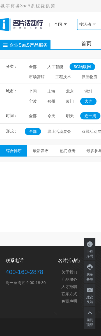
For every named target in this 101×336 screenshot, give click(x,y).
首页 (86, 43)
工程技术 (63, 77)
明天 (70, 116)
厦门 (70, 101)
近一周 (90, 116)
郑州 (51, 101)
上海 (51, 91)
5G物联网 (82, 66)
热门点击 (67, 150)
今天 (51, 116)
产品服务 (69, 279)
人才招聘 (69, 286)
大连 (88, 101)
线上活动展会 (59, 131)
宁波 (33, 101)
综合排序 (14, 150)
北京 (70, 91)
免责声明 (69, 301)
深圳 (88, 91)
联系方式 (69, 294)
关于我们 (69, 272)
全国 (33, 91)
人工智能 (55, 66)
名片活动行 (69, 260)
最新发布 (41, 150)
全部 (33, 66)
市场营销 (37, 77)
